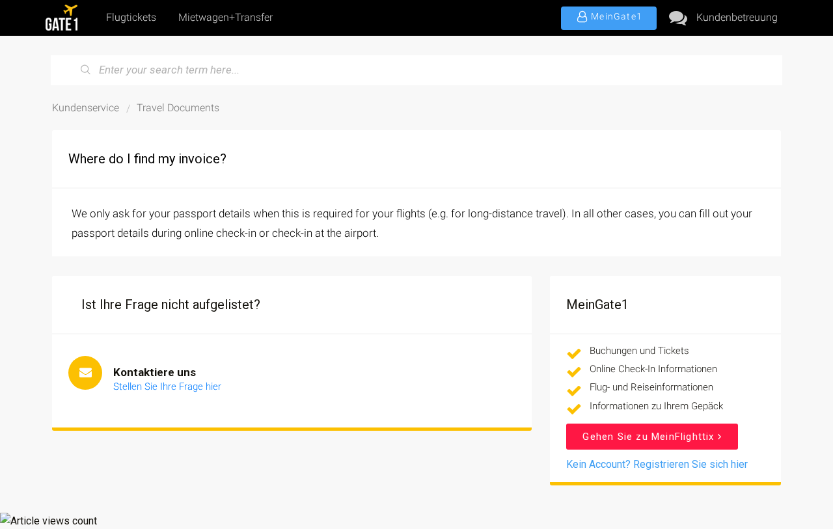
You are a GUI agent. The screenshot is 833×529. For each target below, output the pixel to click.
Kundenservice (85, 108)
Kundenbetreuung (737, 17)
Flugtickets (131, 17)
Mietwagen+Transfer (225, 17)
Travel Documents (178, 108)
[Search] (86, 70)
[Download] (392, 89)
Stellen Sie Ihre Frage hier (167, 386)
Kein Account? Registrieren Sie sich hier (657, 464)
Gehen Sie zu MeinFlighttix (649, 436)
